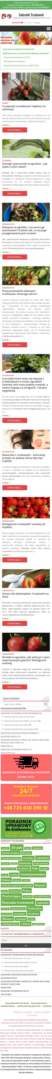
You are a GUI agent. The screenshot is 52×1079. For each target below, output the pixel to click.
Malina (6, 880)
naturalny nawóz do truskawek (17, 885)
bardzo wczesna (10, 852)
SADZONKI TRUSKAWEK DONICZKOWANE (19, 713)
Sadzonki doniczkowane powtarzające (19, 729)
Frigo (35, 868)
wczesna (33, 913)
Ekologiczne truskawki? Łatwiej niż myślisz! (23, 525)
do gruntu (5, 864)
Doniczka (25, 863)
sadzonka (42, 902)
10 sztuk (5, 848)
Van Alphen (19, 913)
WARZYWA (5, 746)
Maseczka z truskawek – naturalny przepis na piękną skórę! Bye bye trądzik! (23, 458)
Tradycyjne (35, 908)
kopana (44, 868)
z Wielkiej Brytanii (10, 924)
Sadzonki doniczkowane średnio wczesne (20, 721)
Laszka (13, 874)
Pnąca (26, 890)
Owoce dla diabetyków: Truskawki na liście (25, 595)
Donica (14, 863)
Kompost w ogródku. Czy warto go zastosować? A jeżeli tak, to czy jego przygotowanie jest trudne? (24, 230)
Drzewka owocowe (8, 869)
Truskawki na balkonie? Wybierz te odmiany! (24, 108)
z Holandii (21, 919)
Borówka (26, 853)
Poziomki (27, 897)
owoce (4, 891)
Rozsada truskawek (18, 902)
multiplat (26, 880)
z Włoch (25, 923)
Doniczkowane (41, 863)
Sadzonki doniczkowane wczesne (17, 717)
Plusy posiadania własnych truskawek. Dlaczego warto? (19, 292)
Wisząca (7, 919)
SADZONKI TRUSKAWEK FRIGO (14, 749)
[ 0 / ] (27, 22)
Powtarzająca (11, 896)
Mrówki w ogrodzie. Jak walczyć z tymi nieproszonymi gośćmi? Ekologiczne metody (26, 660)
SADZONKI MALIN (9, 736)
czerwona (42, 858)
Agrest (27, 848)
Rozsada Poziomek (42, 897)
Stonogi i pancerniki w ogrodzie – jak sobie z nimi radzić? (24, 165)
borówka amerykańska (11, 858)
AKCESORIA (6, 753)
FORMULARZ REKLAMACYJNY (29, 1006)
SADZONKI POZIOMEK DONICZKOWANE (19, 733)
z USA (31, 919)
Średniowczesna (38, 924)
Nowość (40, 885)
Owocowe (14, 891)
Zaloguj (37, 22)
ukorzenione (6, 914)
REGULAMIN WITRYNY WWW (17, 1003)
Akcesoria (37, 848)
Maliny (17, 880)
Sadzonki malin (17, 909)
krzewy (4, 875)
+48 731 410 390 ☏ (26, 808)
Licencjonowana (33, 874)
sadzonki (5, 909)
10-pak (16, 847)
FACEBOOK (47, 1006)
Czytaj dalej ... (14, 130)
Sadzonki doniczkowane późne (16, 725)
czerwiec (28, 858)
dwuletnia (23, 868)
